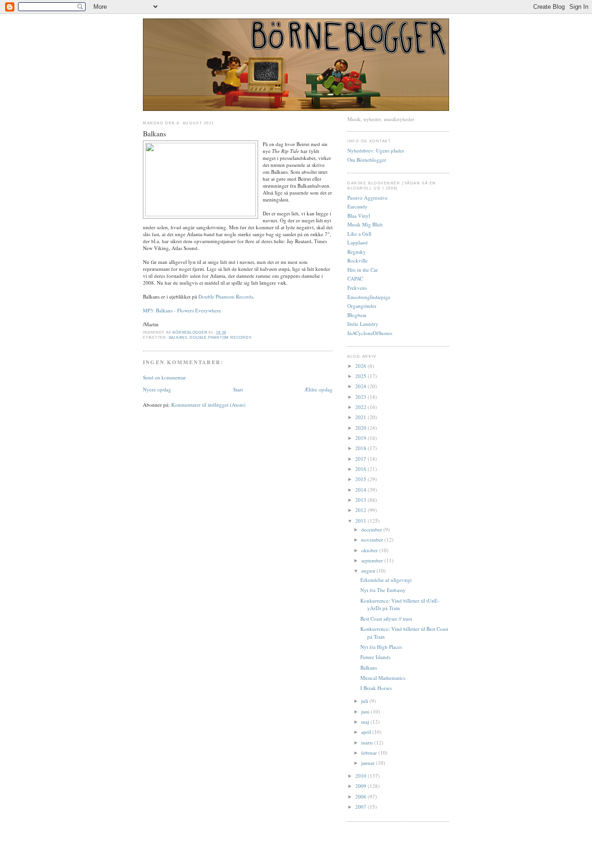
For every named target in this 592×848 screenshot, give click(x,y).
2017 (361, 458)
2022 (361, 406)
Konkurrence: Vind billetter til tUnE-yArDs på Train (399, 604)
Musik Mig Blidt (364, 224)
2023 (361, 396)
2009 (361, 785)
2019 (361, 437)
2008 (361, 796)
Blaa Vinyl (358, 215)
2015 (361, 479)
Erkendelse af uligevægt (386, 579)
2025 (361, 375)
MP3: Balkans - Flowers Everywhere (182, 310)
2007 (361, 806)
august (368, 570)
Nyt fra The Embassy (383, 589)
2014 (361, 489)
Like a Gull (359, 233)
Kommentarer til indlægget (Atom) (208, 404)
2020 (361, 427)
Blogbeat (356, 314)
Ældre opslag (318, 389)
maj (365, 721)
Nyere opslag (157, 389)
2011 (361, 520)
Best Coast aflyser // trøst (386, 618)
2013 (361, 499)
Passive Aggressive (367, 197)
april (366, 731)
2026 (361, 365)
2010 (361, 775)
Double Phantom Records (225, 296)
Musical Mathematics (382, 677)
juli (365, 700)
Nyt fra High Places (381, 646)
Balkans (178, 338)
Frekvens (357, 287)
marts (367, 742)
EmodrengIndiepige (368, 296)
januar (368, 762)
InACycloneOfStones (369, 332)
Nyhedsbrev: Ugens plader (375, 150)
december (372, 529)
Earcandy (357, 206)
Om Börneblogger (366, 159)
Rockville (357, 260)
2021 (361, 417)
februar (369, 752)
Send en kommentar (164, 377)
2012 (361, 509)
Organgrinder (361, 305)
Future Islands (375, 656)
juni (366, 711)
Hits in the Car (362, 269)
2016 (361, 468)
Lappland (357, 242)
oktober (370, 550)
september (372, 560)
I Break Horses (376, 687)
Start (238, 389)
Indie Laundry (362, 323)
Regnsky (356, 251)
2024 (361, 386)
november (372, 539)
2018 (361, 448)
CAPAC (355, 278)
